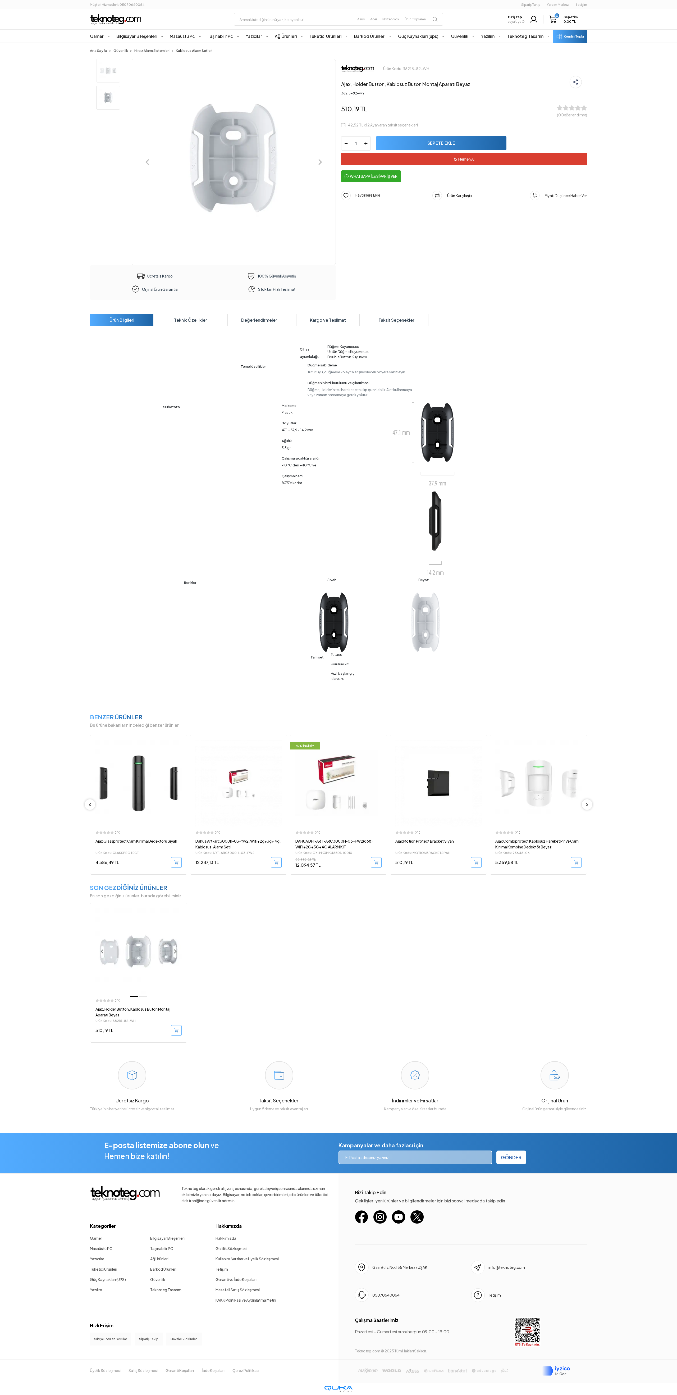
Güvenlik (157, 1279)
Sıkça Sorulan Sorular (110, 1339)
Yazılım (96, 1289)
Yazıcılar (97, 1258)
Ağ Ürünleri (159, 1258)
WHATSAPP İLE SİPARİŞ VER (373, 176)
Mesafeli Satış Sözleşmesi (238, 1289)
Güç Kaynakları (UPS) (108, 1279)
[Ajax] (357, 68)
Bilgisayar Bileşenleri (167, 1238)
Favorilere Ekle (365, 195)
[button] (565, 19)
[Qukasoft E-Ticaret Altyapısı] (338, 1389)
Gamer (96, 1238)
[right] (587, 804)
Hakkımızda (229, 1226)
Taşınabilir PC (161, 1248)
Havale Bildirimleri (184, 1339)
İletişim (222, 1269)
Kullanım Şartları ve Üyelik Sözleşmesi (247, 1258)
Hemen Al (466, 159)
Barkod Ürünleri (163, 1269)
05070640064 (386, 1295)
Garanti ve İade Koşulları (236, 1279)
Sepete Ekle (441, 143)
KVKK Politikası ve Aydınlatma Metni (246, 1300)
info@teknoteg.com (506, 1267)
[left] (90, 804)
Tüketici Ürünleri (103, 1269)
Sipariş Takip (531, 5)
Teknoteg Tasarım (165, 1289)
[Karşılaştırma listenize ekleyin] (182, 753)
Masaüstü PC (101, 1248)
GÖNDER (511, 1157)
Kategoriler (103, 1226)
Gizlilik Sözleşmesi (231, 1248)
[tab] (121, 320)
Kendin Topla (574, 36)
